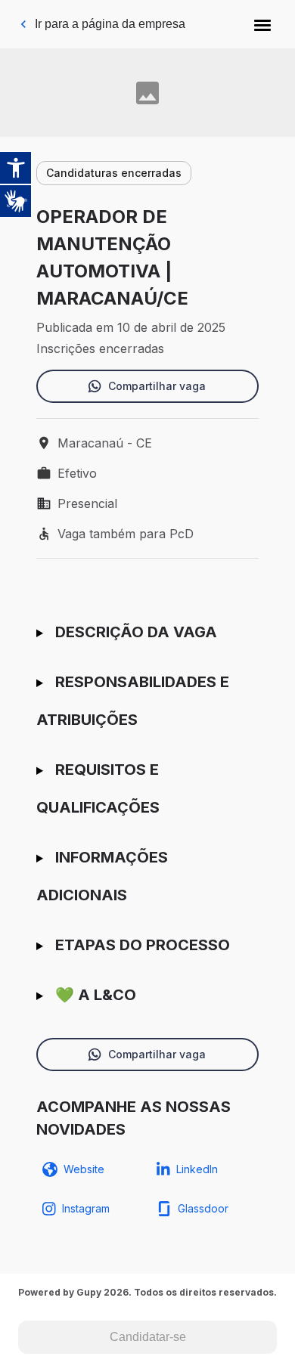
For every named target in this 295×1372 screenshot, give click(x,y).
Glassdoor (203, 1208)
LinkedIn (197, 1169)
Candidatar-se (148, 1336)
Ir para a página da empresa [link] (110, 23)
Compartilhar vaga (157, 385)
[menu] (262, 24)
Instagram (86, 1208)
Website (84, 1169)
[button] (262, 24)
